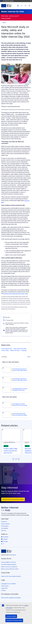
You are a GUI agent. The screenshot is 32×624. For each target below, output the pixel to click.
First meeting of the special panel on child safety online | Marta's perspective (19, 369)
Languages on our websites (8, 583)
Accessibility (4, 528)
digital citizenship (15, 350)
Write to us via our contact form (9, 566)
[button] (18, 6)
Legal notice (4, 588)
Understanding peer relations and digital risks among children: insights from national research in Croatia (20, 389)
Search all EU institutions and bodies (11, 597)
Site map (3, 530)
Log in (21, 5)
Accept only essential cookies (14, 620)
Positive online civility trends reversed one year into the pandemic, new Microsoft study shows (11, 451)
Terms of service (5, 523)
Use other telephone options (8, 564)
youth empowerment (6, 348)
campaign (24, 350)
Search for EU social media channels (11, 576)
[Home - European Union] (9, 5)
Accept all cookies (11, 616)
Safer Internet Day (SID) (20, 348)
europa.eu (13, 554)
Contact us (4, 521)
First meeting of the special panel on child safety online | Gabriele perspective (19, 379)
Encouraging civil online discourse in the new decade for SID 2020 (19, 404)
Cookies (3, 590)
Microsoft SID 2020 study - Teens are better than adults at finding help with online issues (20, 414)
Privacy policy (5, 526)
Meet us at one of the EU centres (9, 569)
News (4, 22)
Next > (29, 356)
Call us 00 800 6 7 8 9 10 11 (8, 562)
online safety (5, 350)
